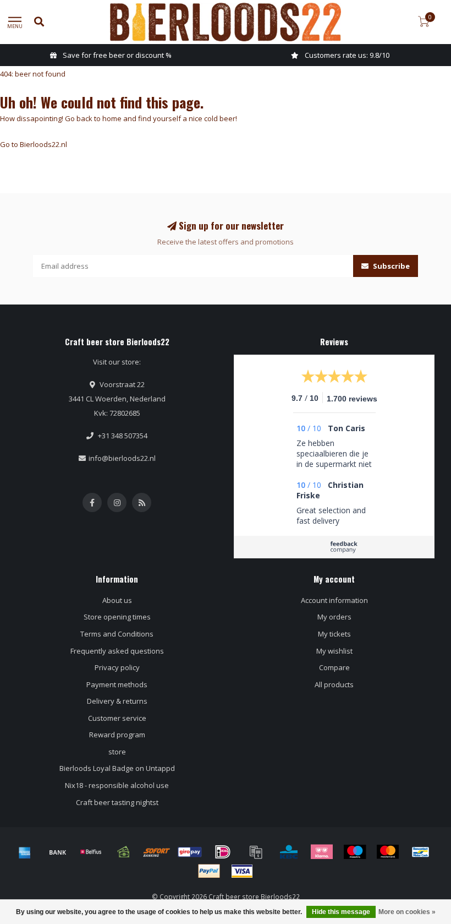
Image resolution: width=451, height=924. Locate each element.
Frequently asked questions (117, 651)
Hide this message (341, 912)
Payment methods (116, 684)
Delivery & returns (117, 701)
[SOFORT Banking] (156, 852)
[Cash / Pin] (124, 852)
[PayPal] (209, 871)
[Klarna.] (322, 852)
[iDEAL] (223, 852)
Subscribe (390, 266)
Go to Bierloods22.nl (33, 144)
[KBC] (288, 852)
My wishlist (334, 651)
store (117, 752)
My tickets (334, 634)
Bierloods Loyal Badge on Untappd (117, 768)
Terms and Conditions (116, 634)
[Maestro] (355, 852)
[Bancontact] (421, 852)
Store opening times (117, 617)
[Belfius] (91, 852)
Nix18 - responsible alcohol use (117, 785)
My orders (334, 617)
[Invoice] (256, 852)
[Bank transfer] (58, 852)
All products (334, 684)
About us (117, 600)
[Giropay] (190, 852)
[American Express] (24, 852)
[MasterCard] (388, 852)
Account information (334, 600)
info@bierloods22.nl (122, 458)
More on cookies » (407, 912)
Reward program (117, 735)
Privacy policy (117, 667)
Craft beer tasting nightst (117, 802)
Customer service (117, 718)
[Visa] (242, 871)
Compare (334, 667)
